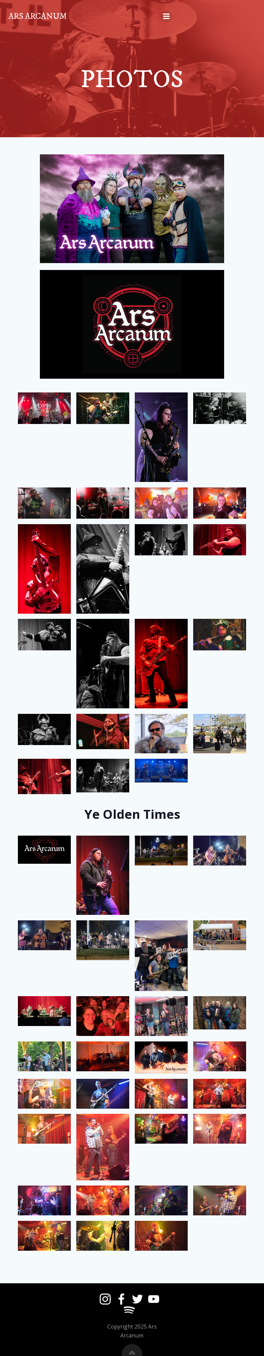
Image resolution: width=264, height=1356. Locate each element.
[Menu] (166, 16)
